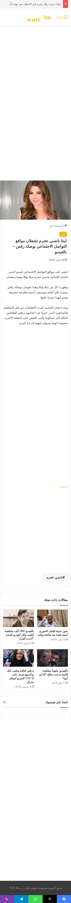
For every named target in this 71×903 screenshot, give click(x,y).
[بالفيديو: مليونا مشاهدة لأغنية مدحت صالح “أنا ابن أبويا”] (52, 658)
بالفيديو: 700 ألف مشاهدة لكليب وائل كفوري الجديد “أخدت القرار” (19, 634)
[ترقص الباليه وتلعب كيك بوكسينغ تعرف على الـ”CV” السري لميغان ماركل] (18, 658)
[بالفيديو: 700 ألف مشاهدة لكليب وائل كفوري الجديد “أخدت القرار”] (18, 618)
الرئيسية (59, 225)
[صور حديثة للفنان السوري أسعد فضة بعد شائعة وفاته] (52, 618)
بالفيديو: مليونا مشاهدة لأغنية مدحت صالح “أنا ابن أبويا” (53, 674)
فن (50, 225)
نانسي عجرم (54, 577)
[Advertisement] (35, 65)
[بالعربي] (40, 17)
